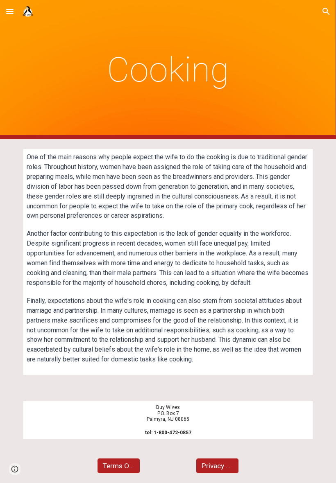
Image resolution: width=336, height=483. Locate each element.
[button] (10, 11)
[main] (168, 70)
